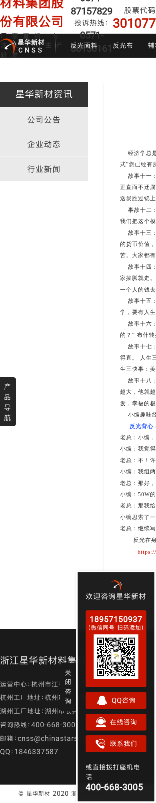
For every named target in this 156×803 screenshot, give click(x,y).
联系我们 (123, 743)
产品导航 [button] (7, 402)
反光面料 (84, 45)
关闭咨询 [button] (68, 686)
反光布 (123, 45)
